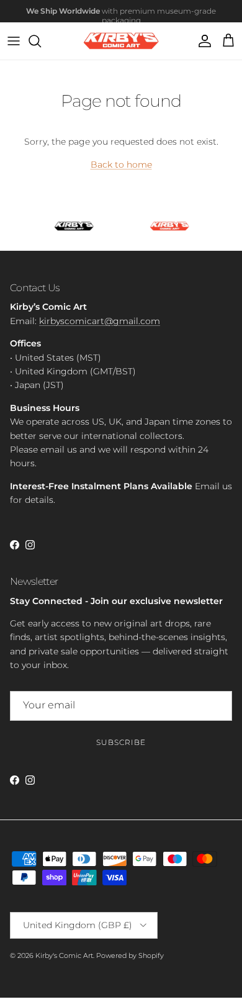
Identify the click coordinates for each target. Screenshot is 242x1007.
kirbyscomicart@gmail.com (99, 321)
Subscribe (121, 742)
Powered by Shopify (130, 955)
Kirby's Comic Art (64, 955)
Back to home (121, 164)
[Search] (41, 41)
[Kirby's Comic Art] (121, 41)
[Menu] (13, 41)
